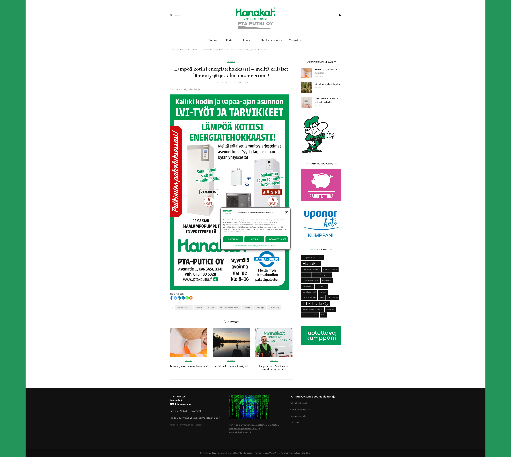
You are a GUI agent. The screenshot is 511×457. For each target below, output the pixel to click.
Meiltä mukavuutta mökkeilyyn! (231, 366)
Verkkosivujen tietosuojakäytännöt (261, 246)
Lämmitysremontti (309, 292)
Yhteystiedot (295, 40)
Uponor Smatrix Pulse (310, 315)
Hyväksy (233, 239)
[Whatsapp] (187, 298)
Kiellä (254, 239)
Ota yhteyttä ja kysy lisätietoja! (185, 89)
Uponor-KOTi (330, 309)
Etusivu (213, 40)
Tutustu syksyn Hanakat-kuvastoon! (189, 366)
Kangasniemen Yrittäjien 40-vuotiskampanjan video (274, 367)
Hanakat (199, 308)
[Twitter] (175, 298)
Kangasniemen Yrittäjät (311, 281)
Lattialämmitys (308, 286)
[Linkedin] (179, 298)
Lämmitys (248, 308)
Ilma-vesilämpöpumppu (229, 308)
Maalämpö (260, 308)
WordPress (274, 453)
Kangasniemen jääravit (300, 409)
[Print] (191, 298)
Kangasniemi (326, 281)
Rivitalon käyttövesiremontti (313, 309)
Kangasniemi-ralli (298, 416)
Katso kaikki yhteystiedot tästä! (186, 425)
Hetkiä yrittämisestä (330, 269)
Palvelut (247, 40)
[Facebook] (171, 298)
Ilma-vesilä (211, 308)
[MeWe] (183, 298)
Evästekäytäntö (241, 246)
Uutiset (230, 40)
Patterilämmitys (332, 298)
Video (323, 315)
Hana (320, 258)
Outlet (321, 298)
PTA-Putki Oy (225, 82)
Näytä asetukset (276, 239)
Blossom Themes (253, 453)
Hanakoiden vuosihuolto (311, 269)
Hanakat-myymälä (270, 40)
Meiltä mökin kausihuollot (327, 83)
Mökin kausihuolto (309, 298)
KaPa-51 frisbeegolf (298, 403)
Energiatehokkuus (184, 308)
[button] (286, 212)
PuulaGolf (294, 422)
